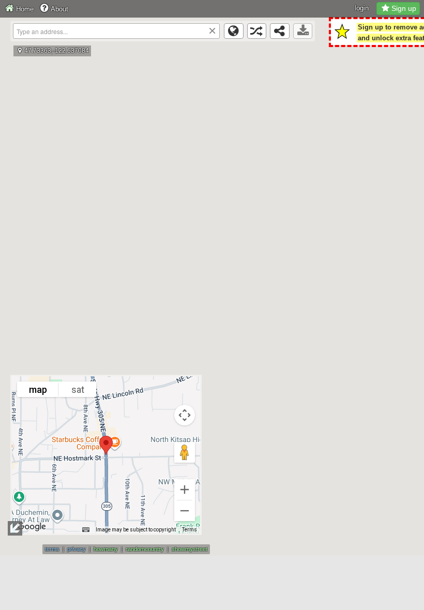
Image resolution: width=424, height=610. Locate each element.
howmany (106, 549)
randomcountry (145, 549)
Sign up (403, 8)
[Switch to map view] (234, 31)
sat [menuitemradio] (77, 389)
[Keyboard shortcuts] (85, 529)
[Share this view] (280, 31)
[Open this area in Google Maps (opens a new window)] (31, 526)
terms (52, 549)
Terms (189, 529)
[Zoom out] (184, 510)
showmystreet (189, 549)
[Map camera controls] (184, 415)
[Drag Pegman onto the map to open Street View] (184, 452)
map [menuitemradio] (38, 389)
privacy (76, 549)
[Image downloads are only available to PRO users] (303, 31)
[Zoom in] (184, 489)
